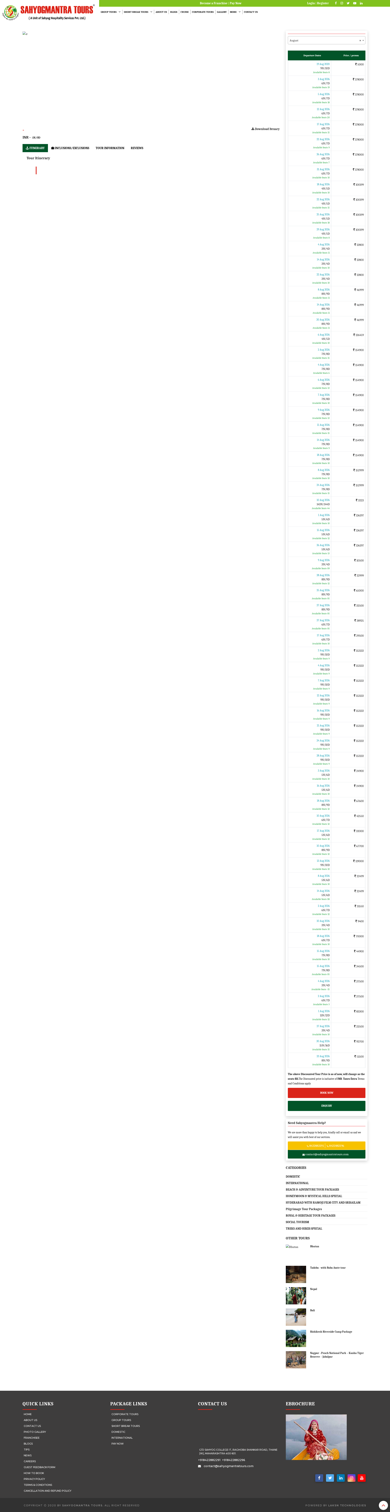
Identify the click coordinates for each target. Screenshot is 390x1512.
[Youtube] (361, 1478)
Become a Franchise (214, 3)
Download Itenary (267, 129)
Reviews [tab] (137, 148)
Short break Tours (136, 12)
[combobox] (326, 40)
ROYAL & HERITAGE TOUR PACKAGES (310, 1215)
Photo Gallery (35, 1431)
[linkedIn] (340, 1478)
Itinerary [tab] (37, 148)
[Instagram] (351, 1478)
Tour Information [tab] (110, 148)
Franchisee (32, 1437)
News (27, 1455)
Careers (30, 1461)
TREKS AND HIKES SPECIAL (304, 1228)
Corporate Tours (203, 12)
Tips (26, 1449)
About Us (161, 12)
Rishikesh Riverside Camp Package (331, 1331)
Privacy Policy (34, 1479)
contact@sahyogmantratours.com (327, 1154)
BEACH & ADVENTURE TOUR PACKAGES (312, 1189)
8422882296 (336, 1146)
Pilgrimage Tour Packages (304, 1209)
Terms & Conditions (38, 1484)
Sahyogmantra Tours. (83, 1505)
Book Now (326, 1092)
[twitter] (330, 1478)
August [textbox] (325, 40)
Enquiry (326, 1105)
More (233, 12)
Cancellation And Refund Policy (47, 1490)
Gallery (222, 12)
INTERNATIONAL (297, 1183)
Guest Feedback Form (39, 1467)
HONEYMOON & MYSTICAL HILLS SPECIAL (314, 1196)
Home (28, 1414)
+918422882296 (233, 1460)
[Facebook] (319, 1478)
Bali (312, 1310)
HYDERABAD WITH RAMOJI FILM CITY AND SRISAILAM (323, 1202)
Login (311, 3)
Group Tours (109, 12)
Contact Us (251, 12)
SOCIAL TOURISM (297, 1222)
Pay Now (236, 3)
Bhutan (314, 1246)
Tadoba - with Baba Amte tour (328, 1267)
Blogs (173, 12)
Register (323, 3)
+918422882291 (209, 1460)
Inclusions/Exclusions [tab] (71, 148)
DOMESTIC (293, 1176)
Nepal (313, 1289)
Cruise (185, 12)
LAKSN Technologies (347, 1505)
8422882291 (316, 1146)
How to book (34, 1473)
